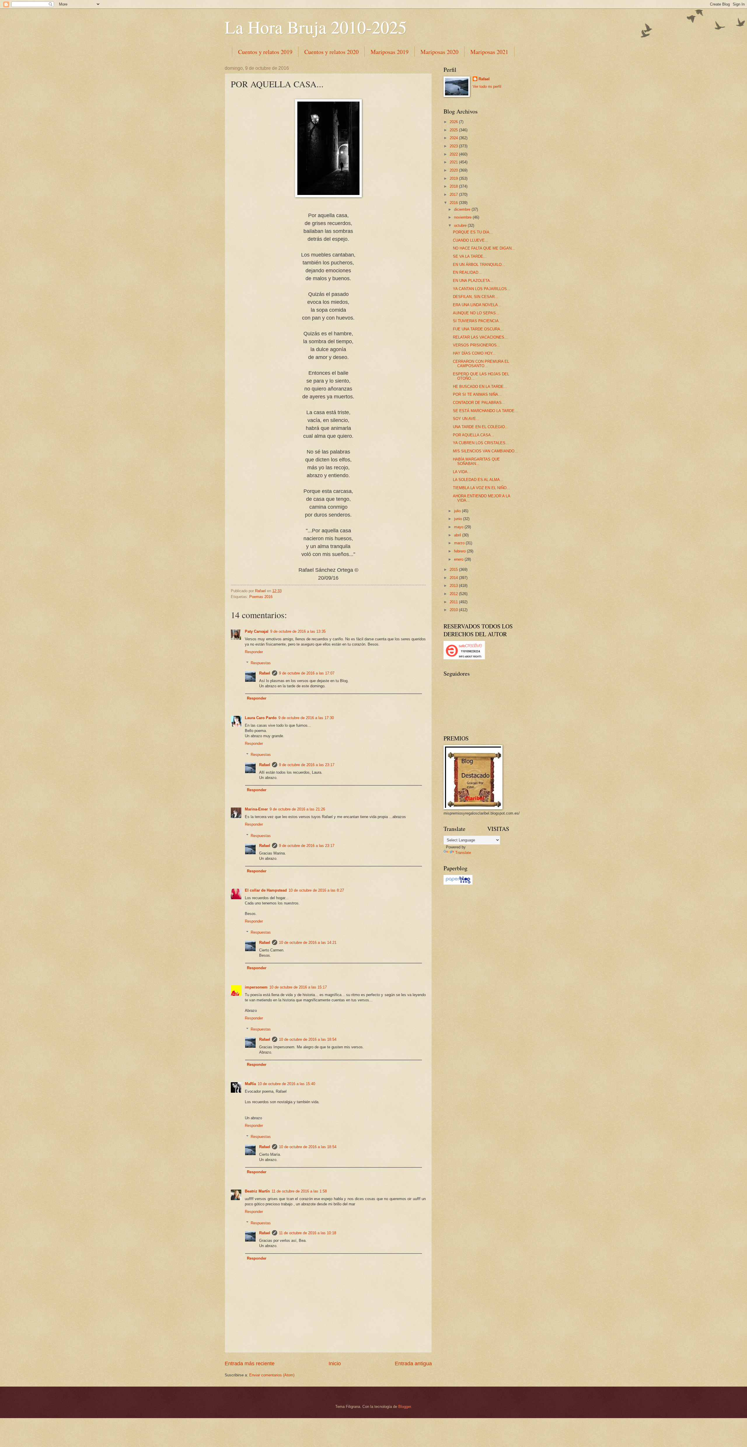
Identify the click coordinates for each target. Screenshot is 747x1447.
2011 (454, 602)
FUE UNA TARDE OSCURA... (478, 329)
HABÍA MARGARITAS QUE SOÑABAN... (476, 461)
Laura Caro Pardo (261, 718)
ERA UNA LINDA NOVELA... (477, 305)
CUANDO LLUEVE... (470, 240)
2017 (454, 194)
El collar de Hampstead (266, 890)
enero (459, 559)
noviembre (463, 217)
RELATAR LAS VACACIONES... (480, 337)
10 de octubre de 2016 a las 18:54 (307, 1039)
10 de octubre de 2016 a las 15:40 (286, 1084)
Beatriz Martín (257, 1191)
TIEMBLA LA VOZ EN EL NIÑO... (481, 488)
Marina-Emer (256, 809)
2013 (454, 585)
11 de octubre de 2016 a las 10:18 (307, 1233)
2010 (454, 610)
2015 (454, 569)
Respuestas (261, 663)
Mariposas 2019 (390, 52)
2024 (454, 138)
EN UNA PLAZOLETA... (473, 280)
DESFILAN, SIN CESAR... (475, 296)
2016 (454, 203)
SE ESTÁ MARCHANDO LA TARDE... (485, 411)
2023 (454, 146)
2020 (454, 170)
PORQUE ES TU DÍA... (473, 232)
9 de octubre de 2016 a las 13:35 (298, 631)
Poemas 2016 (261, 597)
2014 (454, 578)
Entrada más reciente (250, 1363)
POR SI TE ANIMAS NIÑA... (477, 394)
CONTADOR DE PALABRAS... (479, 402)
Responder (254, 652)
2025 (454, 130)
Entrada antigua (413, 1363)
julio (458, 511)
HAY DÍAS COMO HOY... (474, 353)
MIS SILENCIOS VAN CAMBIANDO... (485, 451)
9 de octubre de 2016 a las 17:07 (306, 673)
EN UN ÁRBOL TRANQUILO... (479, 264)
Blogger (404, 1406)
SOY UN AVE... (466, 418)
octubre (461, 225)
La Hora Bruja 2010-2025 (316, 27)
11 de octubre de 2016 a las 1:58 (299, 1191)
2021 (454, 162)
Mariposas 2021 (489, 52)
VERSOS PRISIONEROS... (476, 345)
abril (458, 535)
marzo (460, 543)
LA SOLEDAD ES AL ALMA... (478, 479)
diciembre (463, 209)
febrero (460, 551)
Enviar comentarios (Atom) (271, 1375)
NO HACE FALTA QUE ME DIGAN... (484, 248)
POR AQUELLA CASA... (473, 435)
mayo (459, 527)
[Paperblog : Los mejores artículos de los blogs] (458, 883)
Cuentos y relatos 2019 (265, 52)
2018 (454, 186)
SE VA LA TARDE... (470, 256)
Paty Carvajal (256, 631)
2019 (454, 178)
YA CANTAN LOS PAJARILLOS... (481, 289)
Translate (463, 852)
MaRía (250, 1084)
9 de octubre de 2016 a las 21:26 (297, 809)
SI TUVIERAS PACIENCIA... (477, 321)
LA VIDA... (462, 472)
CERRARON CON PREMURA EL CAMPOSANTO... (481, 363)
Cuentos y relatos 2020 (331, 52)
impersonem (256, 987)
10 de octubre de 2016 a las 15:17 (298, 987)
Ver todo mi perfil (487, 86)
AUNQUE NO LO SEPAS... (476, 313)
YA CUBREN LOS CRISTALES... (481, 443)
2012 (454, 594)
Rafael (264, 673)
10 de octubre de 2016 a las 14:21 (307, 942)
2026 (454, 122)
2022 (454, 154)
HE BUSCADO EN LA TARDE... (480, 386)
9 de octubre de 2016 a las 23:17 (306, 765)
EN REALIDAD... (467, 272)
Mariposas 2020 (439, 52)
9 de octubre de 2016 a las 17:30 (306, 718)
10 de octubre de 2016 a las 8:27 (316, 890)
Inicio (335, 1363)
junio (458, 519)
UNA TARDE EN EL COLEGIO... (480, 427)
